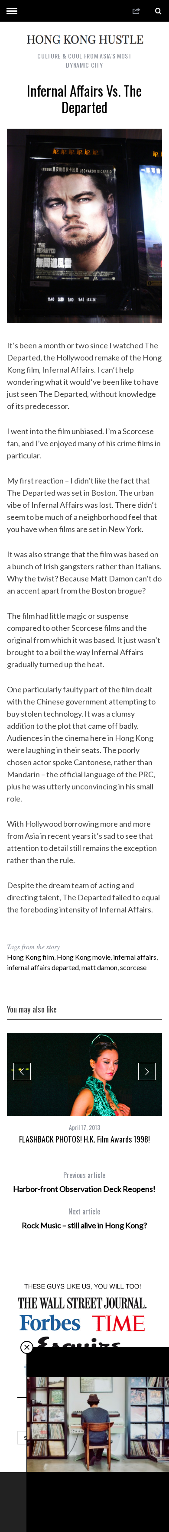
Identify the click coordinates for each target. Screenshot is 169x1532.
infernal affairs (134, 957)
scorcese (133, 967)
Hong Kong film (30, 957)
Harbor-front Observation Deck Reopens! (84, 1182)
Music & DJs (98, 1482)
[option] (84, 1088)
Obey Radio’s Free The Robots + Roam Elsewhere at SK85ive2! (98, 1503)
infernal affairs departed (43, 967)
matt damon (99, 967)
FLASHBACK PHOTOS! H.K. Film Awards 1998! (84, 1139)
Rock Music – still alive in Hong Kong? (84, 1218)
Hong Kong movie (83, 957)
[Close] (26, 1347)
